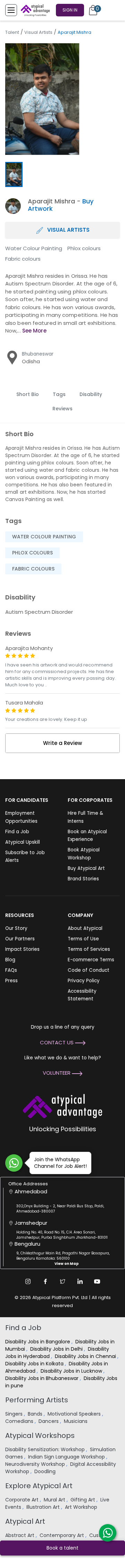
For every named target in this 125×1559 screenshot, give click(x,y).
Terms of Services (89, 949)
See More (34, 330)
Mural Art (55, 1499)
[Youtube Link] (97, 1281)
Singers (14, 1413)
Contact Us (57, 1042)
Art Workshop (82, 1507)
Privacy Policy (84, 980)
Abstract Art (20, 1535)
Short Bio (27, 394)
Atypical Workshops (40, 1435)
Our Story (16, 928)
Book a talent (62, 1547)
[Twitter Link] (62, 1281)
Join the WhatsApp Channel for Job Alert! (60, 1163)
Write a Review (62, 743)
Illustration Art (43, 1507)
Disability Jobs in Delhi (57, 1348)
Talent (12, 32)
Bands (36, 1413)
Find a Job (17, 831)
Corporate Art (22, 1499)
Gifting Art (83, 1499)
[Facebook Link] (45, 1281)
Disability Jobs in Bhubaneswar (42, 1378)
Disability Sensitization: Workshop (45, 1449)
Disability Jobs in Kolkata (35, 1363)
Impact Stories (22, 949)
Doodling (45, 1471)
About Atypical (85, 928)
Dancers (49, 1421)
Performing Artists (36, 1400)
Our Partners (20, 938)
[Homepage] (34, 10)
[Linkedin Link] (80, 1281)
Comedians (20, 1421)
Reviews (62, 408)
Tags (59, 394)
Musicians (76, 1421)
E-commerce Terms (91, 959)
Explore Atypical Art (39, 1486)
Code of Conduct (88, 970)
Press (11, 980)
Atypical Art (25, 1521)
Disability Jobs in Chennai (86, 1356)
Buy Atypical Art (86, 868)
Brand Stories (83, 878)
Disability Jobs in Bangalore (38, 1341)
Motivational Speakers (75, 1413)
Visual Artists (38, 32)
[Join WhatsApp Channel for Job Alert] (14, 1163)
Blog (10, 959)
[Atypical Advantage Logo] (62, 1105)
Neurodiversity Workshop (35, 1464)
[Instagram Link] (28, 1281)
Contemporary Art (62, 1535)
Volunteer (57, 1072)
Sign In (69, 10)
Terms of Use (83, 938)
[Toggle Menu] (11, 10)
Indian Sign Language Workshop (67, 1456)
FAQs (11, 970)
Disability (91, 394)
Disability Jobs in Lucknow (72, 1370)
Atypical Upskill (22, 842)
